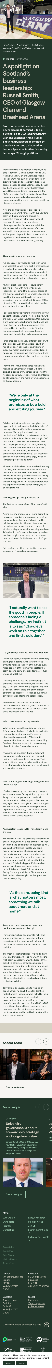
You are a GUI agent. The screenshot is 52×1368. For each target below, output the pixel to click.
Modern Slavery (10, 1259)
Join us (31, 1225)
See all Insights (14, 1194)
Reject (21, 1363)
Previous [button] (38, 1041)
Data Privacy (8, 1255)
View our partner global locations (36, 1305)
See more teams (15, 1087)
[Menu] (46, 6)
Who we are (9, 1217)
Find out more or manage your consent (31, 1358)
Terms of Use (8, 1263)
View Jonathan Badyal (15, 1064)
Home (5, 45)
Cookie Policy (9, 1251)
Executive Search (36, 1217)
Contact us (8, 1229)
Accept (9, 1363)
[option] (22, 1150)
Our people (8, 1221)
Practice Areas (35, 1221)
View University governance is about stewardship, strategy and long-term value (23, 1150)
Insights (12, 45)
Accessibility (8, 1247)
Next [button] (46, 1041)
